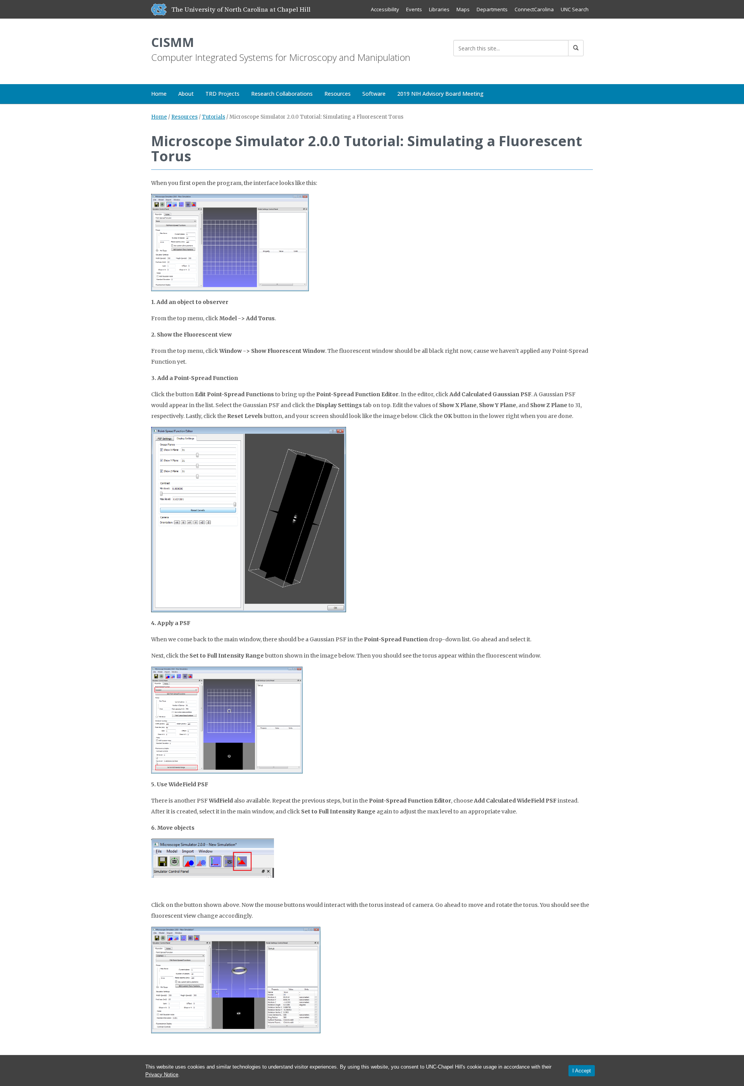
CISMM (172, 42)
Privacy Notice (161, 1074)
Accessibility (385, 9)
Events (414, 9)
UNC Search (575, 9)
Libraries (439, 9)
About (186, 93)
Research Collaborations (282, 93)
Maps (463, 9)
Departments (492, 9)
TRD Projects (222, 93)
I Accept (581, 1071)
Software (374, 93)
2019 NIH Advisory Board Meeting (440, 93)
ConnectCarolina (534, 9)
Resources (337, 93)
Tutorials (213, 117)
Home (159, 93)
